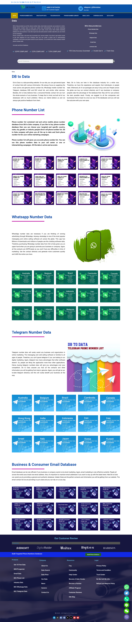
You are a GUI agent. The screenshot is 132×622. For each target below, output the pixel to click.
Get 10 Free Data (20, 565)
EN (23, 2)
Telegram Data (55, 15)
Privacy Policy (101, 566)
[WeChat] (126, 611)
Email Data (86, 15)
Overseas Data (98, 15)
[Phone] (126, 599)
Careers (44, 588)
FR (26, 2)
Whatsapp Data (41, 15)
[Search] (114, 61)
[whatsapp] (44, 8)
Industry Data (18, 582)
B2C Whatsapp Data (21, 587)
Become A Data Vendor (77, 579)
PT (33, 2)
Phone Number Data (26, 15)
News (43, 583)
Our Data (44, 579)
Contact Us (45, 592)
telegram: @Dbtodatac (92, 7)
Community (73, 570)
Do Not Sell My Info (103, 579)
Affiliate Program (75, 588)
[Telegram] (126, 593)
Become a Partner (75, 583)
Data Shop (110, 15)
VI (40, 2)
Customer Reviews (75, 592)
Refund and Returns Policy (105, 583)
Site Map (72, 597)
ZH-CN (13, 2)
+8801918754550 (53, 7)
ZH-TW (19, 2)
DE (28, 2)
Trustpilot (15, 543)
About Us (44, 566)
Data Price (45, 575)
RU (35, 2)
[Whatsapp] (126, 587)
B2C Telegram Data (20, 591)
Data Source (45, 570)
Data (14, 15)
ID (30, 2)
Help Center (73, 575)
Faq (70, 566)
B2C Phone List (19, 578)
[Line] (126, 605)
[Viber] (126, 617)
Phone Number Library (71, 15)
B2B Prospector (19, 569)
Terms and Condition (103, 570)
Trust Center (100, 575)
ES (38, 2)
